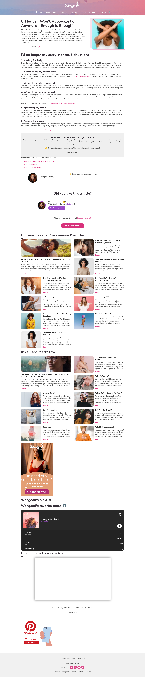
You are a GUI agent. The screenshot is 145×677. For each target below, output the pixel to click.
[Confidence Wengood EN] (37, 495)
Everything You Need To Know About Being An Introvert (55, 279)
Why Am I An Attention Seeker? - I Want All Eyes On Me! (109, 241)
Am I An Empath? (102, 297)
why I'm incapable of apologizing (42, 130)
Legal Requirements (73, 663)
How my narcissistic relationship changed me (40, 161)
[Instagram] (75, 667)
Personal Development (48, 12)
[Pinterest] (82, 667)
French (73, 672)
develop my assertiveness (83, 76)
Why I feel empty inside (32, 167)
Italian (81, 672)
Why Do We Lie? (102, 376)
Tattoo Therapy (49, 297)
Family (103, 12)
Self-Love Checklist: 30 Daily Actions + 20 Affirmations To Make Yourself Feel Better (45, 375)
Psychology (64, 12)
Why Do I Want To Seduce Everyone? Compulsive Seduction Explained (45, 260)
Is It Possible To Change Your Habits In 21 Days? (107, 279)
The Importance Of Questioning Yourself (55, 333)
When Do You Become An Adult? (108, 393)
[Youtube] (79, 667)
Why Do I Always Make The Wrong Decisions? (57, 315)
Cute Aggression (50, 410)
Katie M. (41, 47)
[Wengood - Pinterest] (37, 646)
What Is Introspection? (104, 427)
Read (23, 274)
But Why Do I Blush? (103, 410)
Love (84, 12)
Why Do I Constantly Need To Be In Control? (109, 260)
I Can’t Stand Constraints (105, 314)
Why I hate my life (30, 164)
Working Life (93, 12)
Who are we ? (82, 658)
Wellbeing (75, 12)
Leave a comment (71, 226)
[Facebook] (71, 667)
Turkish (88, 672)
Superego (47, 427)
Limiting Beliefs (49, 393)
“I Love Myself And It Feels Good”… (106, 358)
